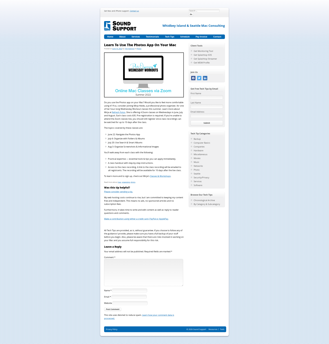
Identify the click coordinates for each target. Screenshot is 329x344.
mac (119, 182)
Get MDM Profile (202, 62)
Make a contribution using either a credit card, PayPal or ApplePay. (136, 218)
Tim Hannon (129, 48)
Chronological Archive (204, 200)
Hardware (198, 150)
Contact (217, 36)
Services (136, 36)
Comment (109, 257)
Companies (199, 146)
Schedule (185, 36)
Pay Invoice (201, 36)
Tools (222, 329)
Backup (197, 139)
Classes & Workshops (160, 176)
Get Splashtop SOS (203, 55)
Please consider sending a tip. (118, 191)
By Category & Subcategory (207, 204)
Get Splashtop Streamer (205, 58)
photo (133, 182)
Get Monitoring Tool (203, 51)
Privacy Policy (111, 329)
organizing (126, 182)
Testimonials (152, 36)
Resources (213, 329)
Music (196, 162)
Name (108, 290)
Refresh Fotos (118, 112)
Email (107, 296)
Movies (197, 158)
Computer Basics (202, 142)
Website (108, 303)
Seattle (197, 173)
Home (110, 36)
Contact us (134, 11)
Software (198, 185)
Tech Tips (169, 36)
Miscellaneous (200, 154)
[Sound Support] (120, 22)
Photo (139, 48)
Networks (198, 166)
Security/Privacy (201, 177)
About (122, 36)
